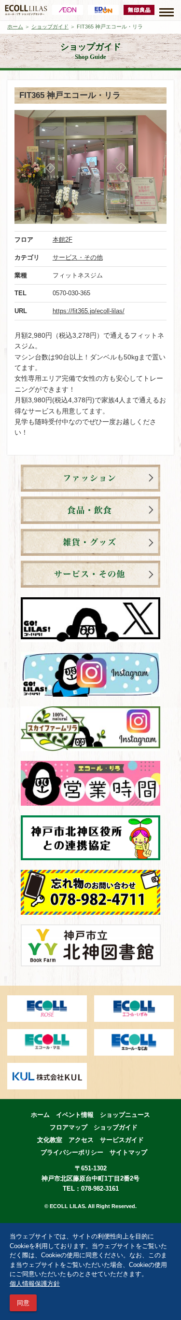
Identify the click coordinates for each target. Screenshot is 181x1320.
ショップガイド (50, 26)
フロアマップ (68, 1127)
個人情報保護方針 (35, 1283)
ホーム (15, 26)
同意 (23, 1302)
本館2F (62, 239)
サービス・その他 (78, 257)
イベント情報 (75, 1114)
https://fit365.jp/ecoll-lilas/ (89, 311)
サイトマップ (128, 1152)
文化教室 (49, 1139)
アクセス (81, 1139)
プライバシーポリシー (72, 1152)
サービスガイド (122, 1139)
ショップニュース (125, 1114)
